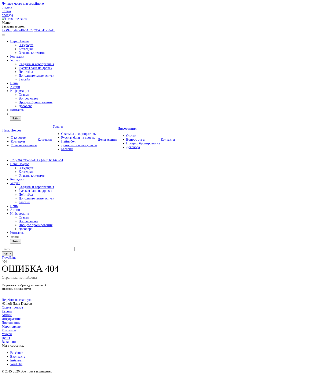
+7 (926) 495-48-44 (15, 30)
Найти (15, 118)
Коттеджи (26, 49)
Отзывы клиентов (32, 52)
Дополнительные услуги (36, 75)
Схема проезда (7, 13)
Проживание (11, 322)
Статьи (24, 94)
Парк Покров (19, 41)
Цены (14, 83)
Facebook (16, 352)
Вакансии (9, 341)
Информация (19, 91)
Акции (15, 87)
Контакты (17, 110)
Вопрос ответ (28, 98)
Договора (25, 106)
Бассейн (24, 79)
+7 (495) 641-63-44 (41, 30)
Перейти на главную (17, 300)
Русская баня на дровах (35, 68)
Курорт (7, 311)
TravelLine (9, 257)
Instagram (16, 360)
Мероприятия (11, 326)
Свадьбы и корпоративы (36, 64)
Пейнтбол (26, 71)
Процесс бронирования (35, 102)
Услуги (15, 60)
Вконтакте (17, 356)
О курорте (26, 45)
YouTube (16, 364)
